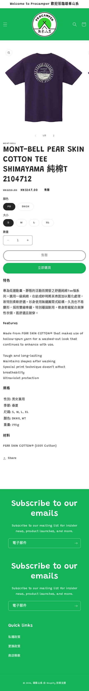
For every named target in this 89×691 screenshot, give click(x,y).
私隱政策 (14, 637)
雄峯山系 (38, 683)
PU (10, 207)
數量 (6, 232)
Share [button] (12, 458)
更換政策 (14, 646)
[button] (5, 24)
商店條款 (14, 655)
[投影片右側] (53, 135)
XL (49, 224)
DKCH (27, 207)
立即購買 (44, 268)
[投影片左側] (35, 135)
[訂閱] (76, 543)
